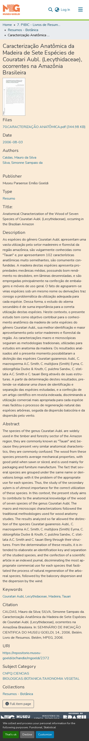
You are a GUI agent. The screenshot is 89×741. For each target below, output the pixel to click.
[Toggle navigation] (80, 10)
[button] (11, 9)
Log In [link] (65, 9)
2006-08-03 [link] (13, 142)
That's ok (10, 734)
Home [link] (7, 24)
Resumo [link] (9, 198)
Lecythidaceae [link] (36, 596)
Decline (27, 734)
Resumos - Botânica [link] (23, 30)
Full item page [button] (20, 704)
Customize (45, 734)
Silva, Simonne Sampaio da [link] (23, 162)
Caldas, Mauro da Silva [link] (19, 157)
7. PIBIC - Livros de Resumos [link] (38, 24)
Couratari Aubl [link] (13, 596)
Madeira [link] (54, 596)
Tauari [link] (66, 596)
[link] (44, 126)
